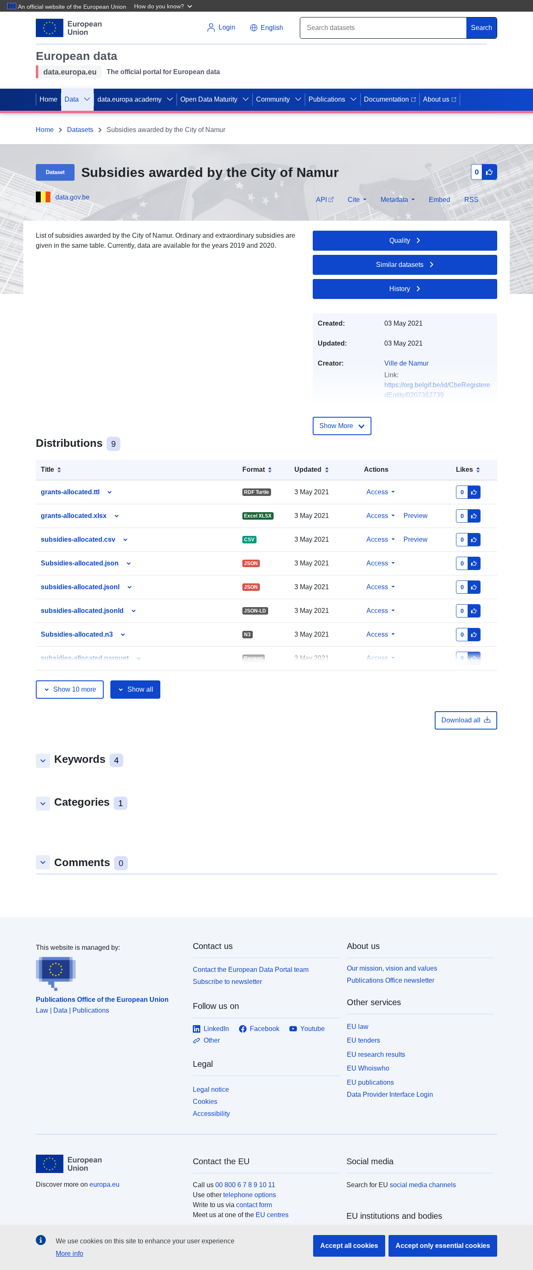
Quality (399, 240)
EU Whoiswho (368, 1068)
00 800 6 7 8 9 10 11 (245, 1184)
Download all (461, 720)
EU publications (370, 1082)
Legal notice (211, 1089)
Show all (140, 689)
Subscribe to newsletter (227, 981)
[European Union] (109, 1164)
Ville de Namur (406, 363)
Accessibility (211, 1113)
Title (47, 469)
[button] (164, 6)
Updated (307, 469)
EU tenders (363, 1040)
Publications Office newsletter (390, 980)
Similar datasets (399, 264)
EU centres (272, 1214)
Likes (464, 469)
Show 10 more (74, 689)
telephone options (249, 1194)
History (399, 288)
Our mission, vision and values (392, 968)
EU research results (376, 1054)
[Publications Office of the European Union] (109, 972)
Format (253, 469)
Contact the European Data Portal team (251, 969)
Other (212, 1040)
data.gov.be (72, 197)
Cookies (205, 1101)
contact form (254, 1204)
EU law (358, 1026)
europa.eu (105, 1184)
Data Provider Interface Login (390, 1094)
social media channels (423, 1184)
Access (377, 492)
